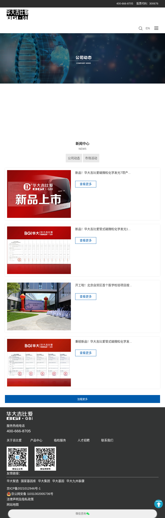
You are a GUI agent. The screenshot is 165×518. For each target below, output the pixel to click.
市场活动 (91, 158)
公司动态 (74, 158)
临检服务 (60, 440)
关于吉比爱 (14, 440)
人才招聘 (84, 440)
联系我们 (107, 440)
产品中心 (36, 440)
